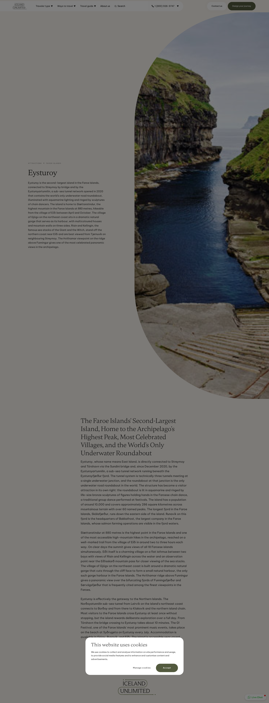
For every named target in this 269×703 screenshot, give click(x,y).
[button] (44, 6)
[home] (20, 6)
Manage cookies (142, 668)
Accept (167, 668)
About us (105, 6)
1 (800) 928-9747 (164, 6)
